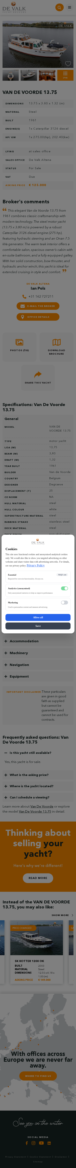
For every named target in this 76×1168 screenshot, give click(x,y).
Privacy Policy (36, 565)
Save (38, 625)
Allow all (38, 617)
